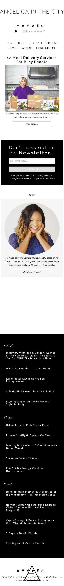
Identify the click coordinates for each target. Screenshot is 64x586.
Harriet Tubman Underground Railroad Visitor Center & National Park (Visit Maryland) (31, 508)
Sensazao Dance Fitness (21, 458)
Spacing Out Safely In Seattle (25, 543)
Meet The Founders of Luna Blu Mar (29, 369)
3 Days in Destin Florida (22, 533)
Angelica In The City (32, 11)
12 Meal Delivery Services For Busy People (32, 60)
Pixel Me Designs (41, 580)
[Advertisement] (32, 304)
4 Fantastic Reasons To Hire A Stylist (30, 392)
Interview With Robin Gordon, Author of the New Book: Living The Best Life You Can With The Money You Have (30, 356)
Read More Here (32, 271)
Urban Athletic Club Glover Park (27, 425)
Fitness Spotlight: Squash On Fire (28, 435)
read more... (32, 123)
